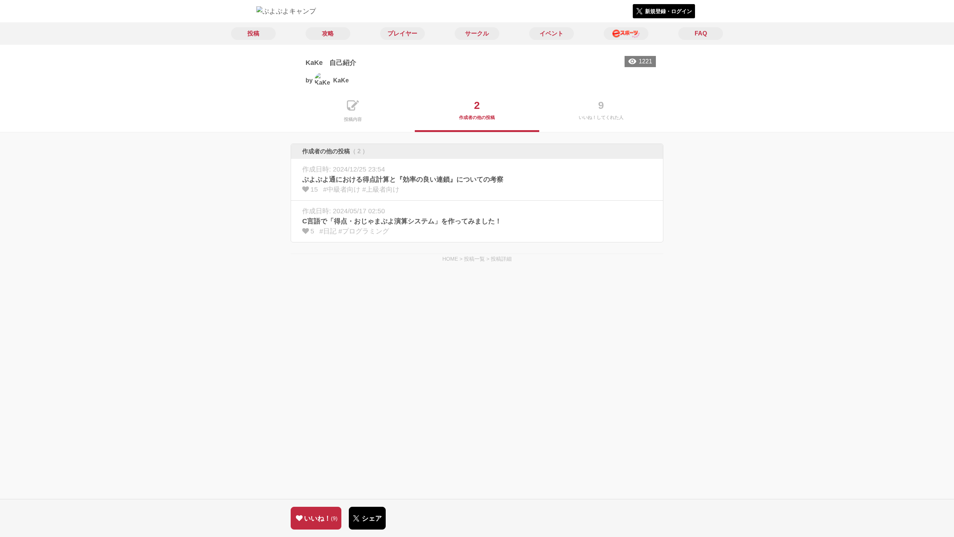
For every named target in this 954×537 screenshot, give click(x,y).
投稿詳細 (501, 259)
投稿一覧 (474, 259)
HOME (450, 259)
